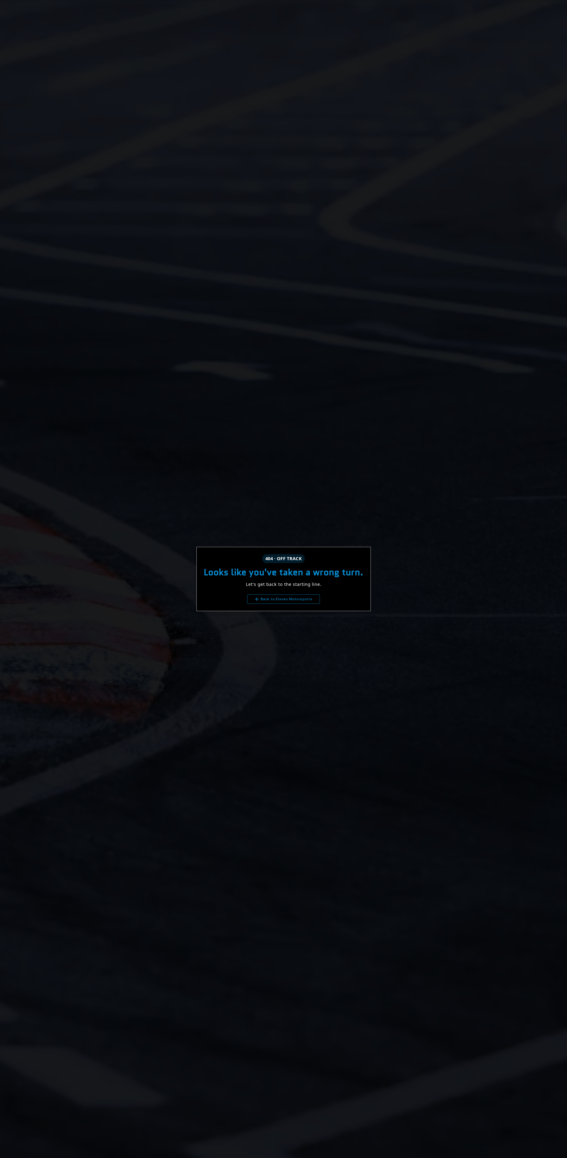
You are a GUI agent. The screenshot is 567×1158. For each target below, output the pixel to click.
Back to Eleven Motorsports (283, 599)
